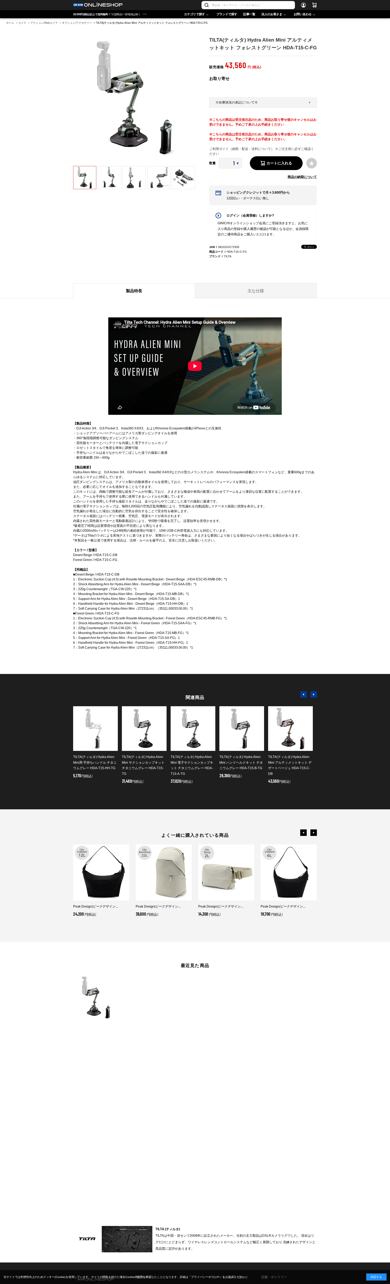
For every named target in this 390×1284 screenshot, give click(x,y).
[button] (303, 694)
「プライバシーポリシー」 (205, 1277)
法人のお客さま (271, 14)
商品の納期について (302, 177)
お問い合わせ (303, 14)
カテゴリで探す (194, 14)
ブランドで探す (226, 14)
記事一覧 (249, 14)
